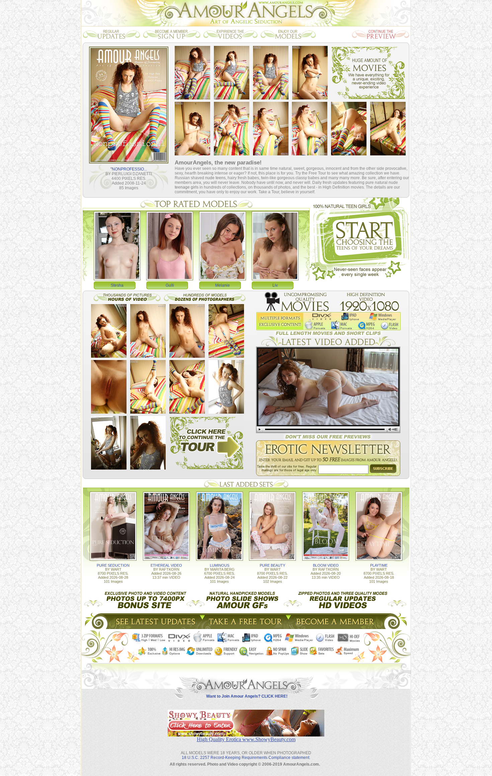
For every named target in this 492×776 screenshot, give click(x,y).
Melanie (222, 285)
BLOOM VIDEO (326, 565)
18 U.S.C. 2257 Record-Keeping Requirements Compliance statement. (246, 757)
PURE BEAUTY (272, 565)
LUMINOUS (219, 565)
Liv (275, 285)
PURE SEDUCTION (113, 565)
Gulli (170, 285)
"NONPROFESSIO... (128, 169)
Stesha (117, 285)
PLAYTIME (379, 565)
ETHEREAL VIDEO (166, 565)
